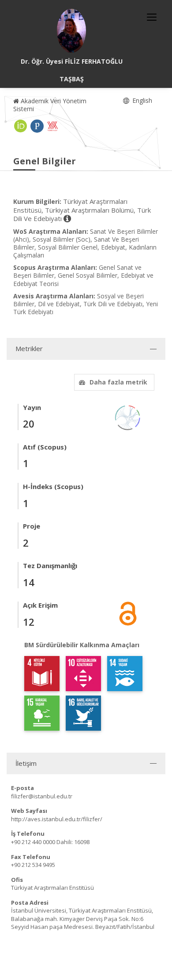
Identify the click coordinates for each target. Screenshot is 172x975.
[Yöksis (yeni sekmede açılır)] (52, 126)
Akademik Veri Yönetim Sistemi (49, 105)
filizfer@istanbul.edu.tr (41, 796)
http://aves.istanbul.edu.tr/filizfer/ (56, 819)
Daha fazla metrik (118, 382)
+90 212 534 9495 (33, 865)
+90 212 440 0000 (33, 842)
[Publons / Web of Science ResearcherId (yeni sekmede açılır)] (37, 126)
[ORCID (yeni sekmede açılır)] (20, 126)
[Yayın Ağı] (127, 417)
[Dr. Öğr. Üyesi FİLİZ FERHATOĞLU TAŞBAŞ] (71, 31)
